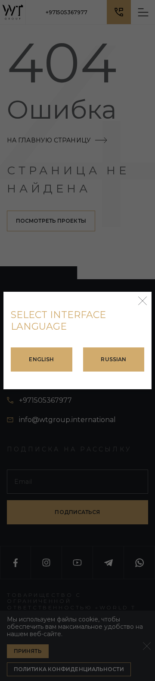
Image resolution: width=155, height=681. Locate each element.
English (41, 359)
